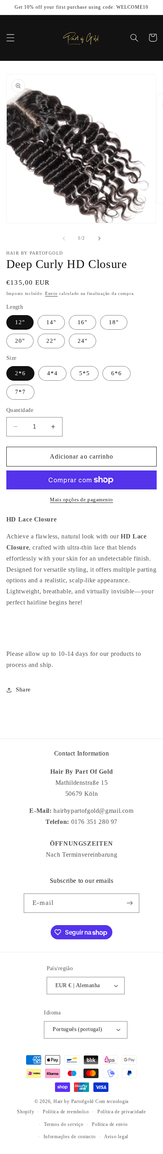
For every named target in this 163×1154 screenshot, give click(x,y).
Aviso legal (116, 1136)
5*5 (84, 373)
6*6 (116, 373)
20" (20, 341)
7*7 (20, 392)
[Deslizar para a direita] (99, 238)
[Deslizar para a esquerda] (63, 238)
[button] (10, 37)
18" (114, 322)
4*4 (52, 373)
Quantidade (19, 410)
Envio (51, 293)
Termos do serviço (63, 1124)
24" (82, 341)
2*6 (20, 373)
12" (20, 322)
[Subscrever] (129, 903)
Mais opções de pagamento (81, 499)
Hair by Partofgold (73, 1101)
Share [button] (23, 689)
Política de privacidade (121, 1111)
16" (82, 322)
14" (51, 322)
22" (51, 341)
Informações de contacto (70, 1136)
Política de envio (110, 1124)
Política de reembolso (66, 1111)
